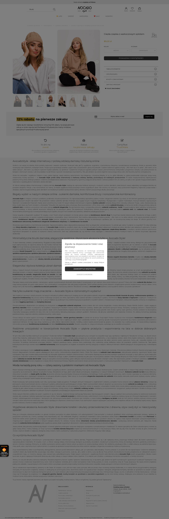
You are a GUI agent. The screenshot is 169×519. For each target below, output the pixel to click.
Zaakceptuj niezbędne (84, 274)
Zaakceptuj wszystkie (85, 269)
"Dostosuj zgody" (81, 259)
